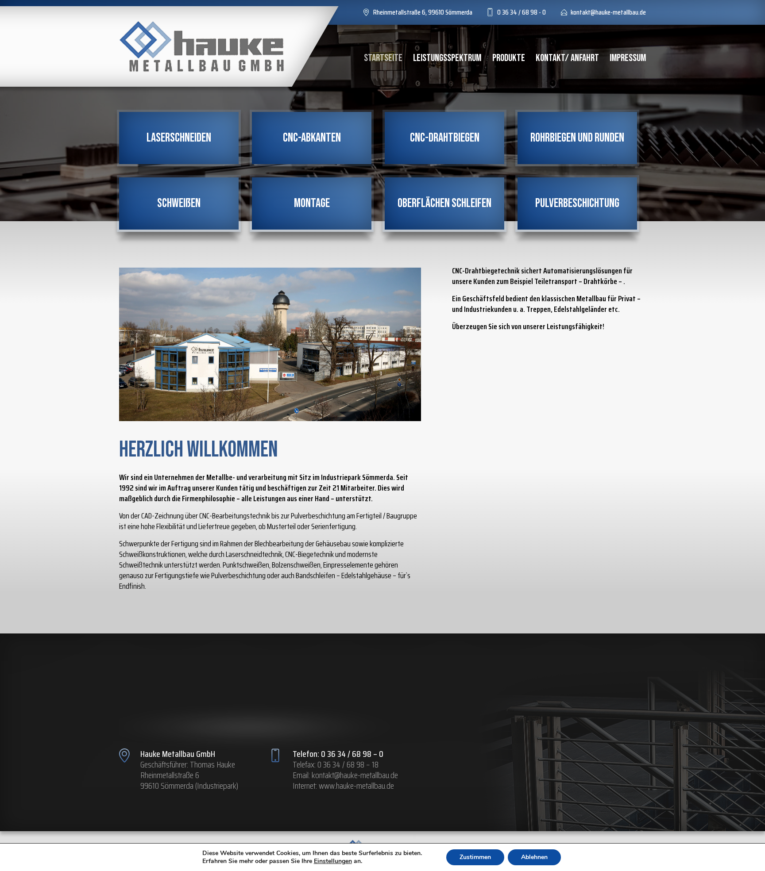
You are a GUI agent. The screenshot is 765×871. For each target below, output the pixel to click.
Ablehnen (534, 857)
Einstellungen (333, 861)
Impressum (628, 58)
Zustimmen (475, 857)
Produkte (508, 58)
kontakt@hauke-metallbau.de (355, 775)
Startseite (383, 58)
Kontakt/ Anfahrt (567, 58)
